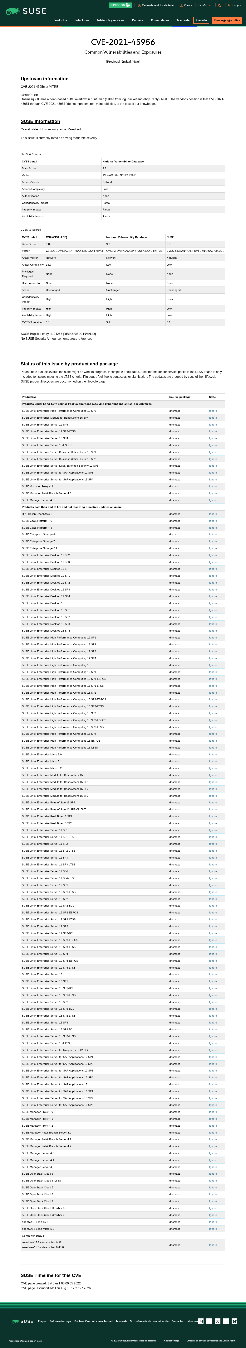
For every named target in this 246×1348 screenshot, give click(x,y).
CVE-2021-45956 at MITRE (39, 86)
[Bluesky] (234, 1321)
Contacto (201, 20)
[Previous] (113, 61)
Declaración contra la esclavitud (93, 1321)
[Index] (126, 61)
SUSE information (40, 121)
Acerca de (121, 1321)
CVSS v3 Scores (31, 229)
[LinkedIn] (226, 1321)
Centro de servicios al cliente (158, 5)
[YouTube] (201, 1321)
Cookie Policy (229, 1341)
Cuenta (188, 5)
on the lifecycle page (91, 381)
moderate (79, 138)
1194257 (56, 333)
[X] (217, 1321)
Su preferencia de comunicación (149, 1321)
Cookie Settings (171, 1341)
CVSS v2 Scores (31, 154)
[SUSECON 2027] (120, 5)
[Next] (136, 61)
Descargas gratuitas (227, 20)
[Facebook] (209, 1321)
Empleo (42, 1321)
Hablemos (191, 1321)
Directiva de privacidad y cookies (202, 1341)
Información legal (60, 1321)
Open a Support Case (31, 1341)
